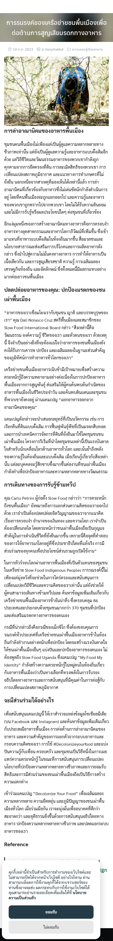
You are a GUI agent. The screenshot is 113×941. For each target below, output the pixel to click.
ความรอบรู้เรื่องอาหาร (87, 49)
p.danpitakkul (53, 49)
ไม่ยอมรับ (51, 927)
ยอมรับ (51, 911)
